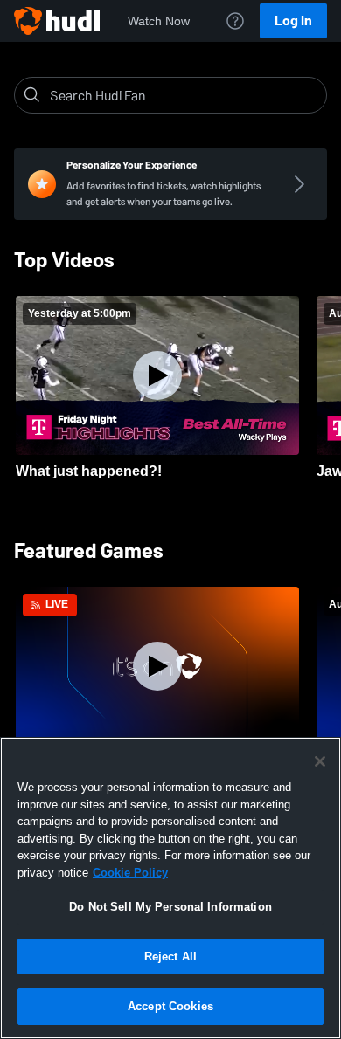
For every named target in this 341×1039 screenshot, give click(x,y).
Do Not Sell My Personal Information (170, 906)
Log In (293, 20)
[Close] (320, 761)
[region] (170, 888)
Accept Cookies (170, 1006)
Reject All (170, 956)
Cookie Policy (130, 872)
